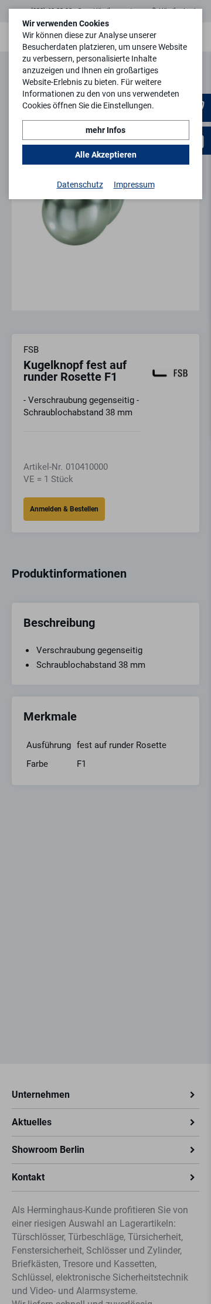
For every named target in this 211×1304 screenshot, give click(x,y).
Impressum (134, 184)
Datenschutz (80, 184)
